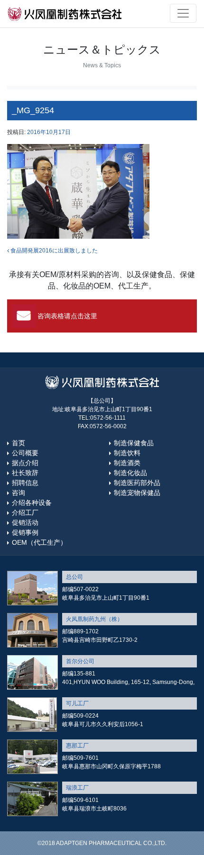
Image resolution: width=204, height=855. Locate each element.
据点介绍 (25, 463)
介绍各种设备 (32, 502)
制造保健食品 (134, 443)
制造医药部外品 (137, 482)
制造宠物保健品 (137, 492)
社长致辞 (25, 473)
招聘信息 (25, 482)
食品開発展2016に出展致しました (53, 250)
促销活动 (25, 522)
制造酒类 (127, 463)
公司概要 (25, 453)
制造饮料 (127, 453)
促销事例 (25, 532)
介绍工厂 (25, 512)
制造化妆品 (130, 473)
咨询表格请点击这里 (67, 316)
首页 (18, 443)
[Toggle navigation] (183, 13)
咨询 (18, 492)
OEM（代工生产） (39, 542)
